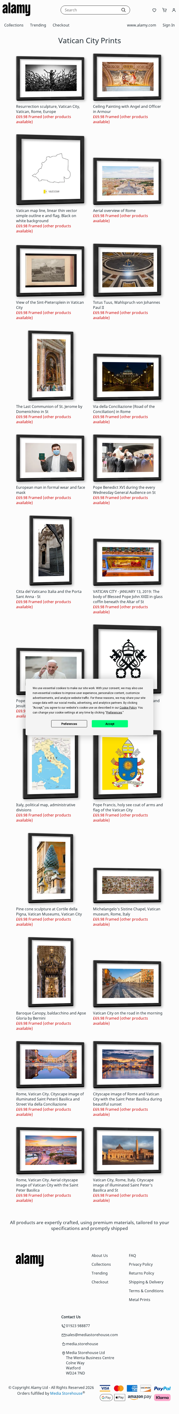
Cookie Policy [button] (128, 707)
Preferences (69, 723)
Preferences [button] (114, 712)
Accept (109, 723)
